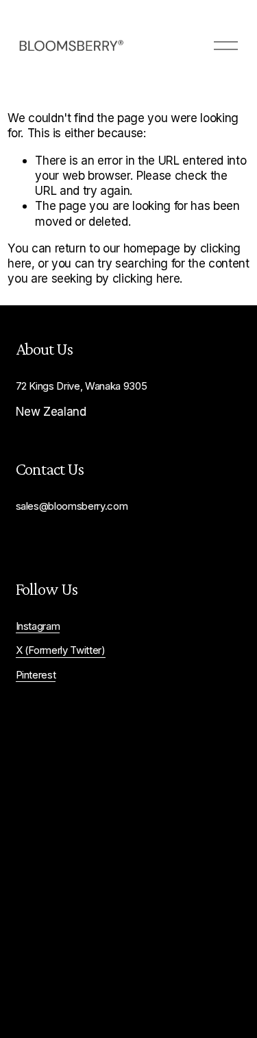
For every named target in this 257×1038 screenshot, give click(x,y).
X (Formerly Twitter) (61, 650)
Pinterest (36, 675)
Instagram (38, 626)
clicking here (146, 278)
